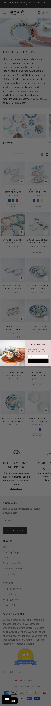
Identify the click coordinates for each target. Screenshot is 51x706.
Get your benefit (38, 361)
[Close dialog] (49, 341)
